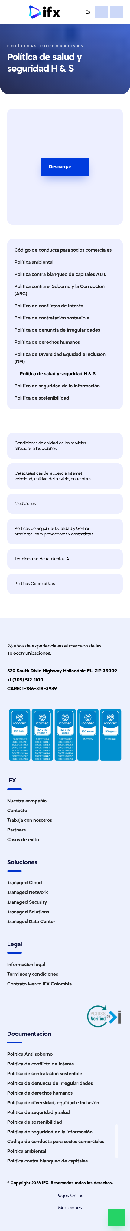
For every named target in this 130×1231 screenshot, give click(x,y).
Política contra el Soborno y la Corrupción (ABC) (60, 290)
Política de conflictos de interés (49, 306)
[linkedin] (116, 1130)
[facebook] (116, 1152)
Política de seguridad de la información (57, 386)
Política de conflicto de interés (40, 1064)
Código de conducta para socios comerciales (63, 250)
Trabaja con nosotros (29, 820)
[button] (65, 446)
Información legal (26, 964)
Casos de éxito (23, 839)
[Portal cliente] (116, 12)
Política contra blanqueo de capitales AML (60, 274)
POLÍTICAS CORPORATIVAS (45, 46)
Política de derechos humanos (47, 342)
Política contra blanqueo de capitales (47, 1161)
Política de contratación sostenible (52, 318)
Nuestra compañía (27, 801)
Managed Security (27, 902)
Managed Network (27, 892)
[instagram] (116, 1145)
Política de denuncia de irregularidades (57, 330)
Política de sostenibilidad (42, 398)
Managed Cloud (24, 882)
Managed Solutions (28, 912)
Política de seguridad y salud (38, 1112)
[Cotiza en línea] (101, 12)
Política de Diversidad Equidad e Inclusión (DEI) (60, 358)
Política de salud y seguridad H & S (58, 373)
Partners (16, 830)
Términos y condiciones (32, 974)
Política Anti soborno (30, 1054)
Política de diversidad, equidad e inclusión (53, 1103)
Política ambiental (34, 262)
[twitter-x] (116, 1137)
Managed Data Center (31, 921)
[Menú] (14, 12)
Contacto (17, 810)
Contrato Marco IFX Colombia (39, 984)
